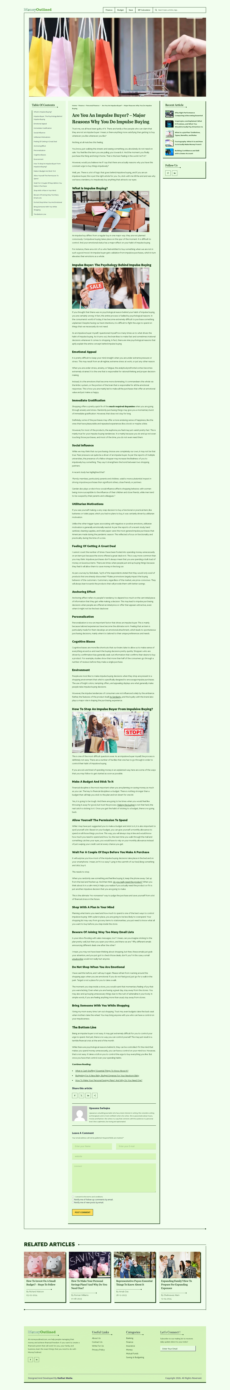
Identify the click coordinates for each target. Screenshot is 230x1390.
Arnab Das (124, 1291)
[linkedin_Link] (174, 173)
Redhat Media (64, 1378)
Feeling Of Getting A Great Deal (45, 141)
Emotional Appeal (40, 124)
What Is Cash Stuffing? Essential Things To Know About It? (101, 1070)
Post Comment (82, 1212)
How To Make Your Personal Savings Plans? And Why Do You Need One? (108, 1080)
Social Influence (39, 132)
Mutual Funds (132, 1353)
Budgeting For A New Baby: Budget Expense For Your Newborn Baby (107, 1075)
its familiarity (115, 697)
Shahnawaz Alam (171, 1295)
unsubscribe (77, 959)
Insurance (130, 1346)
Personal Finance (92, 105)
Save (131, 10)
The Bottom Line (40, 214)
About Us (96, 1338)
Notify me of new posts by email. (89, 1202)
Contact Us (97, 1342)
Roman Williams (81, 1295)
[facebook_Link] (168, 173)
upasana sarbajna (99, 1108)
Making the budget (126, 805)
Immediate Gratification (43, 128)
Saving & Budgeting (135, 1357)
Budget (120, 10)
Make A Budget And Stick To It (45, 171)
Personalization (39, 150)
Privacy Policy (98, 1349)
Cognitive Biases (40, 155)
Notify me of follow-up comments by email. (93, 1199)
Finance (109, 10)
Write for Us (98, 1346)
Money (129, 1349)
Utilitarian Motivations (42, 137)
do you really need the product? (127, 882)
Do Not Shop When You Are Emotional (48, 202)
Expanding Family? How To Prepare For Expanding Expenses (176, 1285)
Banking (129, 1338)
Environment (38, 159)
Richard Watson (36, 1291)
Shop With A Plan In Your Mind (45, 190)
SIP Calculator (144, 10)
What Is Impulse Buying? (43, 112)
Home (74, 105)
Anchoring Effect (40, 146)
